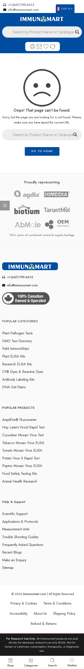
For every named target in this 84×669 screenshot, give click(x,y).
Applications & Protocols (20, 521)
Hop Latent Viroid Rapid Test (23, 427)
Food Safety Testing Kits (19, 473)
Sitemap (8, 567)
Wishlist (72, 665)
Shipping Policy (64, 613)
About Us (40, 613)
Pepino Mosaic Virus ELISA (22, 465)
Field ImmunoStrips (15, 348)
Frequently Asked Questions (22, 544)
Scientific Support (15, 513)
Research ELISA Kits (17, 364)
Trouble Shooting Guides (20, 536)
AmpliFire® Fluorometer (19, 419)
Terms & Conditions (57, 603)
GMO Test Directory (17, 341)
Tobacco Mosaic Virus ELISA (23, 442)
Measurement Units (16, 529)
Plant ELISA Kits (13, 356)
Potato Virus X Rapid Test (20, 458)
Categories (31, 665)
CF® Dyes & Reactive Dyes (22, 371)
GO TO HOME (42, 151)
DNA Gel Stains (14, 387)
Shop (10, 665)
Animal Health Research (19, 481)
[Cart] (39, 46)
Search (52, 665)
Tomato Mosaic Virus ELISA (22, 450)
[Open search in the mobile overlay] (42, 32)
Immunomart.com (34, 594)
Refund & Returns (44, 623)
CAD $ (65, 8)
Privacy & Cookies (23, 603)
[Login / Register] (33, 46)
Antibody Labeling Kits (18, 379)
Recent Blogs (12, 552)
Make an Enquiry (14, 560)
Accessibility (18, 613)
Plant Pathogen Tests (17, 333)
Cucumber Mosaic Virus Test (23, 435)
